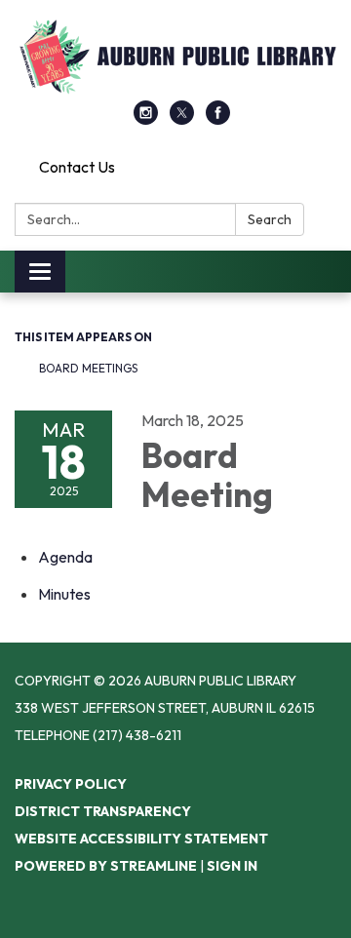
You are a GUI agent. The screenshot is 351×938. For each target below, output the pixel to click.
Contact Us (77, 166)
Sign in (232, 866)
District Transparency (103, 811)
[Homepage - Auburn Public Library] (175, 60)
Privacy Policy (71, 784)
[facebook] (218, 119)
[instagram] (146, 119)
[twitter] (182, 119)
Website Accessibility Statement (141, 838)
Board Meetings (88, 368)
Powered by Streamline (106, 866)
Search (270, 219)
